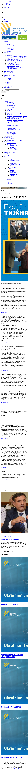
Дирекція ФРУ (10, 44)
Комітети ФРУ (7, 1)
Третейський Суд (11, 45)
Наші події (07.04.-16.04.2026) (12, 757)
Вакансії (9, 51)
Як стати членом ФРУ (12, 151)
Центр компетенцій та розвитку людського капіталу (15, 68)
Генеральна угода (11, 132)
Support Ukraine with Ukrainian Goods (16, 58)
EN (4, 19)
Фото (8, 85)
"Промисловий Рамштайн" (13, 70)
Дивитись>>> (4, 417)
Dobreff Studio (16, 768)
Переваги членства (11, 143)
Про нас (6, 41)
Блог (8, 80)
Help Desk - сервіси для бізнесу (14, 53)
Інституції (9, 136)
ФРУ (11, 159)
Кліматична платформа (12, 62)
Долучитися (7, 87)
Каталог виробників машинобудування (17, 56)
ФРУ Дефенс (10, 63)
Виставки (12, 170)
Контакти (6, 21)
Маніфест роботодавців (13, 66)
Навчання (12, 171)
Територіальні (13, 145)
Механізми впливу (11, 153)
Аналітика (6, 6)
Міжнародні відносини (9, 75)
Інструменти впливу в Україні (14, 140)
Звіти (8, 47)
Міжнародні (13, 163)
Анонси (6, 3)
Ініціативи (6, 52)
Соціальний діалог (8, 71)
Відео (8, 83)
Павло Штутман (8, 536)
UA (4, 17)
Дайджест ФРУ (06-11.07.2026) (13, 604)
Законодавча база (11, 134)
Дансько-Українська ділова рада (15, 60)
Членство (6, 74)
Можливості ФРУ (8, 72)
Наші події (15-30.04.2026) (11, 707)
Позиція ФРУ (10, 139)
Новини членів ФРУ (15, 164)
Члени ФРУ (10, 144)
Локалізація (9, 55)
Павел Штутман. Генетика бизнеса (10, 539)
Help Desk (6, 7)
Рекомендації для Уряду (13, 59)
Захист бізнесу (13, 161)
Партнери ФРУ (13, 149)
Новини (9, 78)
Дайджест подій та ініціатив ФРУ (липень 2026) (12, 656)
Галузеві (12, 147)
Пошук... (3, 90)
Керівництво (10, 43)
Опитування (7, 4)
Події (8, 155)
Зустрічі (12, 175)
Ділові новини (13, 166)
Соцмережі (3, 9)
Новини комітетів (14, 160)
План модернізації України (13, 64)
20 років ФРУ (10, 49)
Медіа (5, 76)
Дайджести (9, 82)
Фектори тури (13, 174)
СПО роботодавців (11, 133)
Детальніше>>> (5, 312)
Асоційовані (13, 148)
